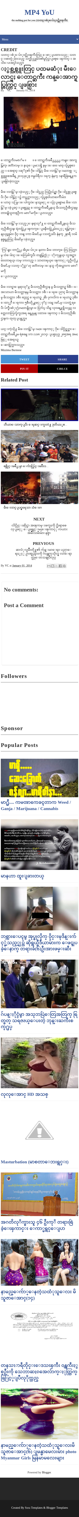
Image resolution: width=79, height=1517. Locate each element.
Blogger (46, 1472)
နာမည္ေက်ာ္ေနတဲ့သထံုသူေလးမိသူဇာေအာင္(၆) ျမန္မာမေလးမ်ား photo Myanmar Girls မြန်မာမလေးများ (38, 1451)
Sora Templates (34, 1507)
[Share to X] (56, 566)
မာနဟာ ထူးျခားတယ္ (22, 875)
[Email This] (49, 566)
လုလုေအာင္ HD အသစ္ (24, 1094)
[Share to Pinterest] (64, 566)
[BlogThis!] (53, 566)
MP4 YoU (39, 12)
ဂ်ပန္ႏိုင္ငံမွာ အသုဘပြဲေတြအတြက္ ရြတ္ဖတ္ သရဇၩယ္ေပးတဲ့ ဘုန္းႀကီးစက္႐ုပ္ (39, 1020)
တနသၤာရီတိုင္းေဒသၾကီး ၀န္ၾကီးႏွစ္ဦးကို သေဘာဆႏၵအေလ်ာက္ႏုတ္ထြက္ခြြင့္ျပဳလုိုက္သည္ (39, 1371)
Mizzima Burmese (11, 350)
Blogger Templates (57, 1507)
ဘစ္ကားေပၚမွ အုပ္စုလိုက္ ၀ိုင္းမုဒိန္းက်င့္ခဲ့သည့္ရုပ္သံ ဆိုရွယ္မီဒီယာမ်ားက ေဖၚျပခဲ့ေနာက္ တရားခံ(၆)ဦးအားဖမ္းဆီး (39, 942)
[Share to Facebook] (60, 566)
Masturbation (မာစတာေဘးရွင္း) (34, 1161)
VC (9, 90)
